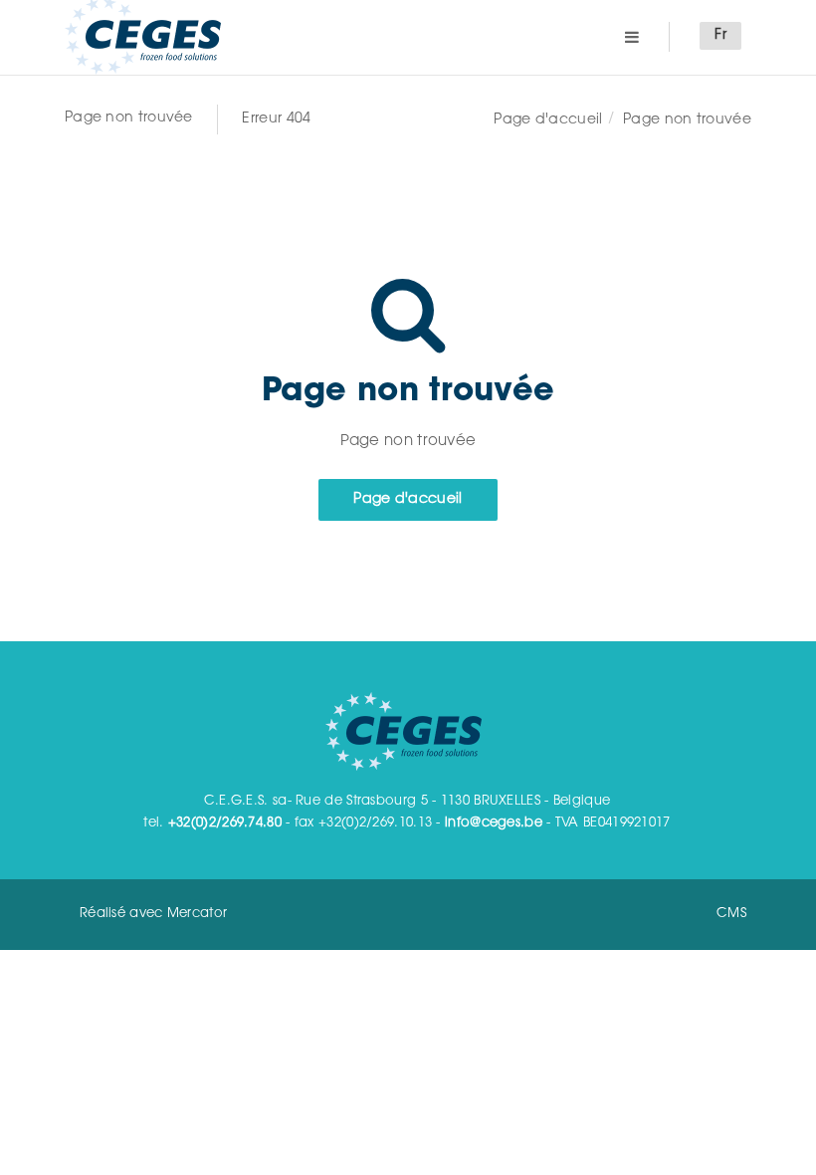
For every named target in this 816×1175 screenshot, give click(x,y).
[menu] (632, 36)
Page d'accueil (548, 120)
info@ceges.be (493, 823)
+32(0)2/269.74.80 (225, 823)
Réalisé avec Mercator (153, 913)
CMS (731, 913)
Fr (720, 36)
